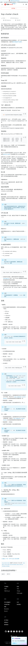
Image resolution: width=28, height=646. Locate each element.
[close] (25, 638)
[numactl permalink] (7, 51)
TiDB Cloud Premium (15, 0)
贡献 (4, 18)
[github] (5, 631)
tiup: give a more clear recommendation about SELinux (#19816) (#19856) (13, 564)
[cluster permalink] (7, 348)
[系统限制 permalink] (7, 131)
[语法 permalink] (5, 267)
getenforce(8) (6, 154)
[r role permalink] (7, 414)
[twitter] (8, 631)
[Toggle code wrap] (23, 114)
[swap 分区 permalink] (8, 80)
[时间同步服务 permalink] (10, 73)
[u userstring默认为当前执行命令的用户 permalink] (4, 474)
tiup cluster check (6, 562)
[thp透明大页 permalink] (12, 105)
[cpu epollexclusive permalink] (16, 45)
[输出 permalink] (5, 544)
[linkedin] (11, 631)
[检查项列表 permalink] (10, 34)
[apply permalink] (6, 304)
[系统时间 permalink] (7, 58)
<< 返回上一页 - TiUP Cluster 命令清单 (10, 558)
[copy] (25, 114)
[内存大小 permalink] (7, 228)
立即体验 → (14, 3)
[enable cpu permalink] (10, 435)
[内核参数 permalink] (7, 86)
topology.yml (6, 278)
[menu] (2, 4)
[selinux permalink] (7, 150)
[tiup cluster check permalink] (19, 14)
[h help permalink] (8, 530)
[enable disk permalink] (10, 450)
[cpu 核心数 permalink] (9, 213)
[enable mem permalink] (11, 465)
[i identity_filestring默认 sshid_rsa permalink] (11, 491)
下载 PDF (18, 20)
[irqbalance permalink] (8, 179)
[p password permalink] (11, 508)
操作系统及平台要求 (17, 41)
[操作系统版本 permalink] (10, 37)
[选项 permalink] (5, 300)
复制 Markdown (15, 18)
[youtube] (22, 631)
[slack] (16, 631)
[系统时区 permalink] (7, 65)
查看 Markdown (8, 20)
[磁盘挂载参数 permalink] (10, 186)
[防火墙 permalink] (6, 172)
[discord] (19, 631)
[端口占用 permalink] (7, 194)
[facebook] (14, 631)
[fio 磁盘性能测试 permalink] (12, 244)
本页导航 (13, 8)
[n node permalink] (8, 392)
